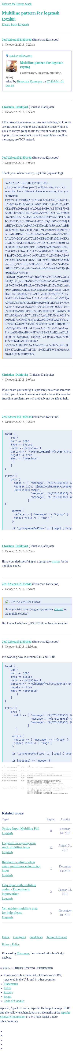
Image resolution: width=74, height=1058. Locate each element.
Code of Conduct (14, 1000)
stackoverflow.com (20, 55)
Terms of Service (56, 937)
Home (5, 937)
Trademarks (11, 983)
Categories (19, 937)
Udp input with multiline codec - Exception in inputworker (19, 889)
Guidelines (36, 937)
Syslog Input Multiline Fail (20, 828)
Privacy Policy (11, 944)
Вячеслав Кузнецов (30, 81)
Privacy (8, 992)
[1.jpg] (37, 783)
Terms (7, 988)
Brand (7, 996)
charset (55, 561)
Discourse (23, 953)
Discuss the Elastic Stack (17, 4)
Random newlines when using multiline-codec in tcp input (21, 866)
